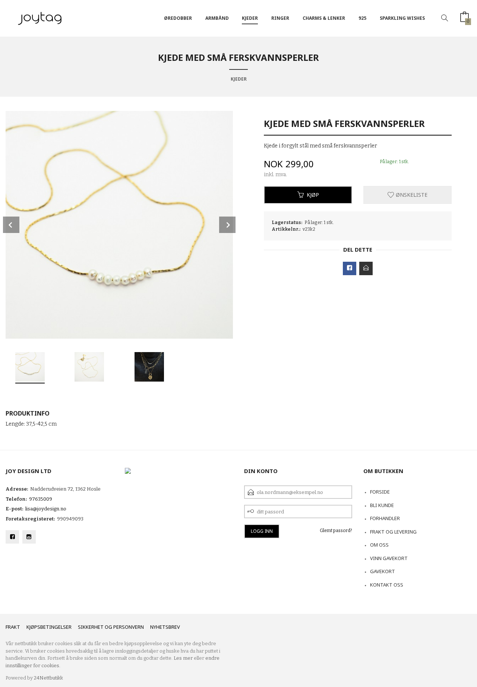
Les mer (183, 658)
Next (227, 225)
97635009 (40, 499)
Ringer (280, 18)
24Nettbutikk (48, 678)
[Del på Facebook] (349, 268)
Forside (380, 491)
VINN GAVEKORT (389, 558)
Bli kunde (382, 505)
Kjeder (250, 18)
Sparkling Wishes (402, 18)
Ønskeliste (410, 194)
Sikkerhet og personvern (111, 627)
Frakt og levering (393, 531)
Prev (11, 225)
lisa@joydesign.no (45, 509)
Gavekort (382, 571)
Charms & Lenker (324, 18)
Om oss (379, 544)
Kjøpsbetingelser (49, 627)
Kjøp (313, 194)
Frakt (13, 627)
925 (362, 18)
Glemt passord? (336, 530)
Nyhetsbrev (165, 627)
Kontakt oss (386, 584)
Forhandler (385, 518)
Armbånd (217, 18)
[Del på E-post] (366, 268)
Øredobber (178, 18)
